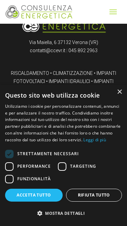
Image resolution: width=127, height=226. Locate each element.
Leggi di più (94, 140)
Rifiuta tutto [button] (94, 195)
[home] (39, 11)
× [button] (119, 92)
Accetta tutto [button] (34, 195)
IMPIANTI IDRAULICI (69, 81)
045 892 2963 (83, 50)
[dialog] (63, 155)
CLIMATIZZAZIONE (73, 73)
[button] (63, 213)
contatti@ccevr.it (47, 50)
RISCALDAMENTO (30, 73)
